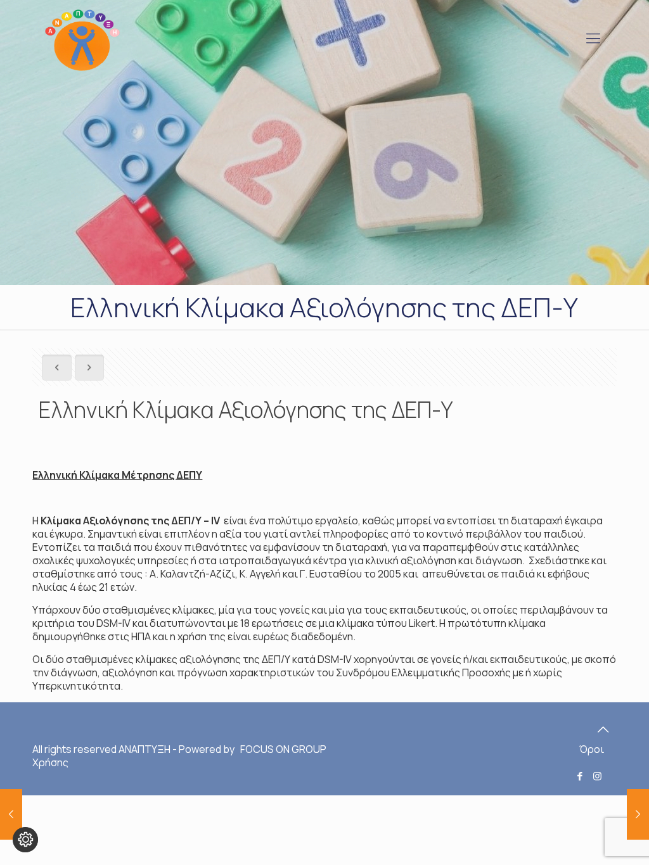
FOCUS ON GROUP (282, 749)
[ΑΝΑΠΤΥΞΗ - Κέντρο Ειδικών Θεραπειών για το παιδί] (82, 38)
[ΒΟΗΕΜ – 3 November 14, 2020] (11, 814)
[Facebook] (580, 776)
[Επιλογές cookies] (25, 839)
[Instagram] (597, 776)
